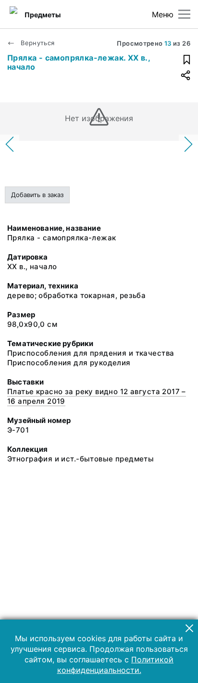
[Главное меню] (184, 14)
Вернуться (37, 43)
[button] (189, 628)
